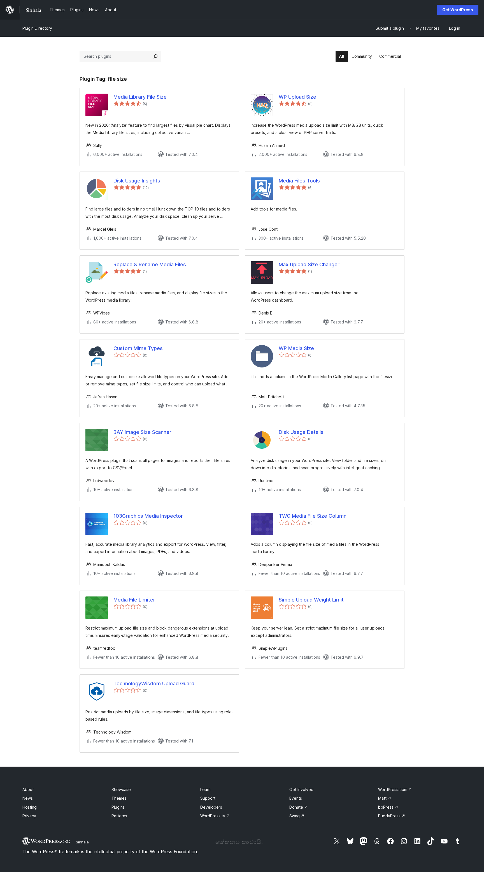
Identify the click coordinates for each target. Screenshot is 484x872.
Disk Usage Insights (136, 181)
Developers (211, 807)
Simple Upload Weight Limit (311, 600)
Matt (384, 798)
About (28, 789)
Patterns (119, 815)
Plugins (118, 807)
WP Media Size (296, 348)
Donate (298, 807)
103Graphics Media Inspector (148, 516)
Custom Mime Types (138, 348)
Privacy (29, 815)
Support (207, 798)
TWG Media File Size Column (312, 516)
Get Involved (301, 789)
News (27, 798)
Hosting (29, 807)
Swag (296, 815)
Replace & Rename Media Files (149, 264)
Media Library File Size (140, 97)
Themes (119, 798)
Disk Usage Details (301, 432)
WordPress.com (395, 789)
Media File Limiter (134, 600)
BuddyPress (391, 815)
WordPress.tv (215, 815)
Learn (205, 789)
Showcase (121, 789)
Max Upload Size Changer (309, 264)
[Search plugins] (155, 56)
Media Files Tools (299, 181)
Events (295, 798)
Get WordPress (457, 9)
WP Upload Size (297, 97)
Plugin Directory (37, 28)
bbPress (388, 807)
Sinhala (82, 842)
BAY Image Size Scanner (142, 432)
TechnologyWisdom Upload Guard (153, 683)
